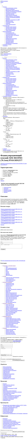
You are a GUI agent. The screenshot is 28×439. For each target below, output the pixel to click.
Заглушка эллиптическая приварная (14, 310)
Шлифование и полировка (12, 43)
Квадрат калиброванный (11, 269)
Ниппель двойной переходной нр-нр (14, 295)
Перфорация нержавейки (11, 38)
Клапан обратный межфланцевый (13, 319)
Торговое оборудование (11, 28)
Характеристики (7, 187)
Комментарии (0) (7, 191)
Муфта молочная (9, 314)
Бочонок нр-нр (9, 285)
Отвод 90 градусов (10, 305)
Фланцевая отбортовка (11, 334)
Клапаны (8, 18)
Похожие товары (7, 189)
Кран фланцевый (9, 324)
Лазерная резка (9, 36)
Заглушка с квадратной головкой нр (14, 289)
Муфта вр (8, 291)
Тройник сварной (10, 306)
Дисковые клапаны (10, 13)
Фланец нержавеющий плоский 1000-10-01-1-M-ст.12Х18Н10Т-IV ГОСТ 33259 (11, 223)
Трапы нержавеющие (10, 30)
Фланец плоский (7, 149)
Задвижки (8, 23)
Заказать (2, 180)
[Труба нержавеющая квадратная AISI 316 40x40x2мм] (13, 260)
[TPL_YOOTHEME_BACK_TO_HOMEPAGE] (4, 1)
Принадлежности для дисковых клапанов (12, 392)
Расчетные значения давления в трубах (11, 424)
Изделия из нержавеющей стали (10, 407)
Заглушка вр (8, 288)
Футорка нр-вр (9, 301)
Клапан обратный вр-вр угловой (13, 318)
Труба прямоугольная (10, 279)
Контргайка (8, 290)
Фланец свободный (10, 331)
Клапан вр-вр (9, 317)
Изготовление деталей (11, 29)
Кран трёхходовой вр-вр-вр (12, 323)
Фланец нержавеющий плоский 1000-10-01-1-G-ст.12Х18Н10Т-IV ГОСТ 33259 (11, 215)
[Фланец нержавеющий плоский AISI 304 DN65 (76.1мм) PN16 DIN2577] (14, 164)
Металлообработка (7, 31)
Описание (6, 188)
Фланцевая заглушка (10, 332)
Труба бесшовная (9, 281)
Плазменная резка (10, 39)
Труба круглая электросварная (12, 277)
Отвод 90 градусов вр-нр (11, 298)
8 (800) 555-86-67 (4, 435)
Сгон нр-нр (8, 286)
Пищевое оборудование (11, 26)
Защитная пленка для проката (12, 35)
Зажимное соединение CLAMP (13, 19)
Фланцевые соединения (11, 12)
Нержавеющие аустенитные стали (10, 423)
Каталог (5, 6)
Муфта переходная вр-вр (11, 292)
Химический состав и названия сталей (11, 422)
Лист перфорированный (11, 268)
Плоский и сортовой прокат (9, 265)
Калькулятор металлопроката (9, 420)
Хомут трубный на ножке (11, 311)
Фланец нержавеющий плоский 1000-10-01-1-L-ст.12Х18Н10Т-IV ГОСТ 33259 (11, 220)
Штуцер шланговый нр (11, 302)
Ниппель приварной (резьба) (12, 296)
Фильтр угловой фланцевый (12, 327)
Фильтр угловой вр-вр (11, 325)
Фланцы (5, 328)
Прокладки (8, 315)
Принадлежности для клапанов (13, 16)
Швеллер (8, 274)
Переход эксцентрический (11, 309)
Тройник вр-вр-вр (10, 299)
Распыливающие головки (11, 8)
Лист (7, 266)
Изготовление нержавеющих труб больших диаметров (15, 413)
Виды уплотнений (7, 426)
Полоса (7, 271)
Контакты (5, 45)
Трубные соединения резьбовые (13, 17)
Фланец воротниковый (11, 329)
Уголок (7, 272)
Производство (6, 25)
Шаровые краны (9, 21)
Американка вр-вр (10, 283)
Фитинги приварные (7, 303)
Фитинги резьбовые (10, 9)
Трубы (4, 276)
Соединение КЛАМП (10, 312)
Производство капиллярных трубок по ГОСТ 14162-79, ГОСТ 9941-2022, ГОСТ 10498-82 (15, 406)
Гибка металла (9, 37)
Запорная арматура (7, 316)
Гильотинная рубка (10, 32)
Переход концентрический (12, 308)
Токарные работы (10, 42)
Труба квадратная (10, 278)
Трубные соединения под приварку (13, 11)
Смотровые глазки (10, 22)
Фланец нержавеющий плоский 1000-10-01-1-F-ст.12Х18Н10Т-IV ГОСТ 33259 (11, 212)
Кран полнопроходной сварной (13, 322)
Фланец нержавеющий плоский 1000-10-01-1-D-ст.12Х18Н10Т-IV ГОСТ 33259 (11, 210)
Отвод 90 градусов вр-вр (11, 297)
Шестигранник (9, 275)
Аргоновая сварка (10, 41)
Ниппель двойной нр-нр (11, 294)
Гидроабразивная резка (11, 33)
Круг (7, 270)
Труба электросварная (10, 24)
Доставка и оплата (7, 44)
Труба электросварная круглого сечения (12, 395)
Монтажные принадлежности (12, 10)
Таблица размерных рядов (9, 425)
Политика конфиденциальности (10, 428)
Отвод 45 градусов (10, 304)
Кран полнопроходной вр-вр (12, 321)
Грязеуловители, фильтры (11, 15)
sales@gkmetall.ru (7, 53)
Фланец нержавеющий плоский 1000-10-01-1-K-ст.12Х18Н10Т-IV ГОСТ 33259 (11, 217)
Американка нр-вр (10, 284)
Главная (5, 148)
